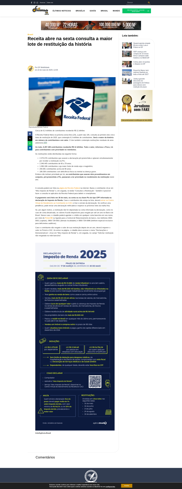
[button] (30, 133)
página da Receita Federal (69, 188)
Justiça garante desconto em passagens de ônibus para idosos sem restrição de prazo (141, 83)
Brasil (104, 11)
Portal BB (49, 218)
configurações (110, 487)
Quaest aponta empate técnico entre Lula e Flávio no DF (141, 45)
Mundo (116, 11)
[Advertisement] (73, 56)
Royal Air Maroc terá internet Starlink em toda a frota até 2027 (141, 72)
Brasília (80, 11)
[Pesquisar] (149, 2)
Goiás (93, 11)
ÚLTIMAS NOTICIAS (62, 11)
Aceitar (126, 486)
